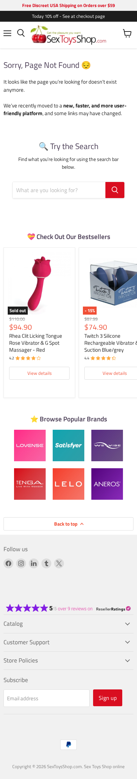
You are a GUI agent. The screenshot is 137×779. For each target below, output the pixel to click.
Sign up (108, 698)
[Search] (114, 190)
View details (39, 373)
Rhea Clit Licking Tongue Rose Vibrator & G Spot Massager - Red (35, 342)
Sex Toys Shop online (104, 766)
